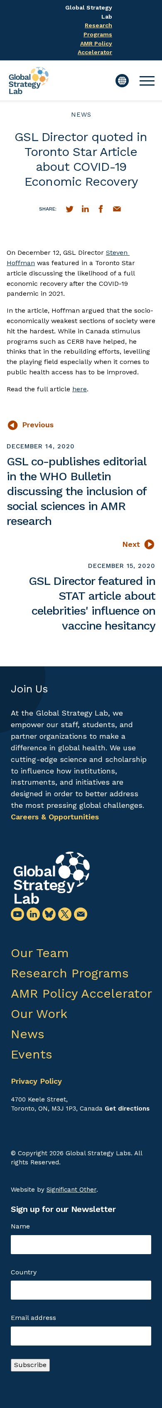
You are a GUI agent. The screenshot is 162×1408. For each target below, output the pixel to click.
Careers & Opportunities (55, 816)
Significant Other (71, 1189)
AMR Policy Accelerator (81, 993)
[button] (147, 80)
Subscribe (30, 1365)
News (81, 114)
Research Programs (70, 973)
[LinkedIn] (33, 914)
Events (31, 1054)
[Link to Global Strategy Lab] (51, 878)
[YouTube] (17, 914)
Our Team (40, 953)
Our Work (39, 1013)
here (79, 389)
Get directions (127, 1108)
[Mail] (80, 914)
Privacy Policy (36, 1081)
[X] (64, 914)
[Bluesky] (49, 914)
